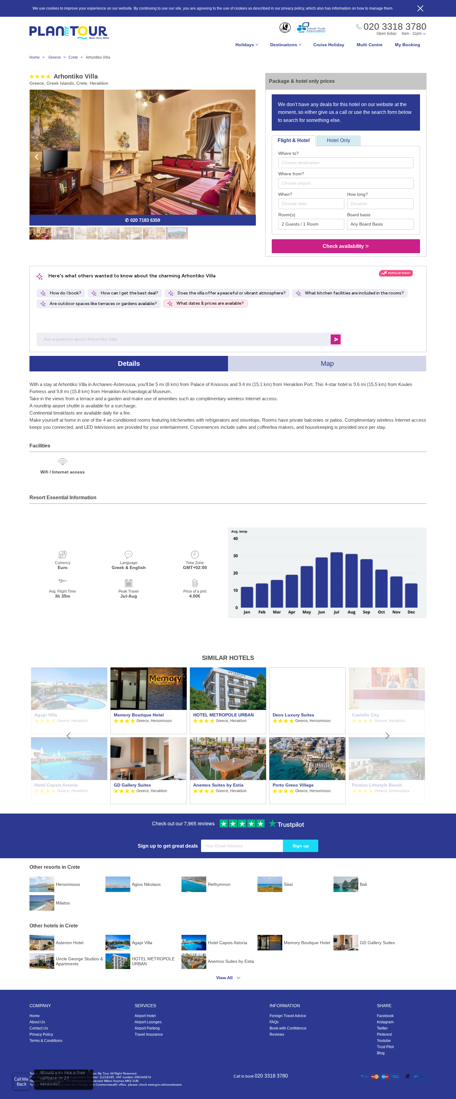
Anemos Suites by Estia (218, 785)
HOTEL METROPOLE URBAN (223, 714)
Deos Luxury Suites (293, 714)
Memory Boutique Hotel (139, 714)
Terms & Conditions (45, 1040)
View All (224, 977)
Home (34, 1016)
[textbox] (349, 162)
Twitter (382, 1028)
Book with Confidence (288, 1028)
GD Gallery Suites (132, 785)
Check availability (344, 246)
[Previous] (69, 736)
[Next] (387, 736)
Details (129, 363)
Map (327, 363)
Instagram (385, 1022)
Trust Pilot (385, 1047)
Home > (38, 57)
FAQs (274, 1022)
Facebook (385, 1016)
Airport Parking (147, 1028)
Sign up (301, 845)
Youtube (384, 1040)
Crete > (77, 57)
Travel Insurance (149, 1034)
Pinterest (384, 1034)
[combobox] (346, 162)
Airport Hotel (145, 1016)
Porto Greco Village (293, 785)
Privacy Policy (41, 1034)
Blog (381, 1053)
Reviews (277, 1034)
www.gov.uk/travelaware (165, 1084)
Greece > (58, 57)
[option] (148, 736)
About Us (37, 1022)
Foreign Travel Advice (288, 1016)
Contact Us (38, 1028)
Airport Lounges (148, 1022)
